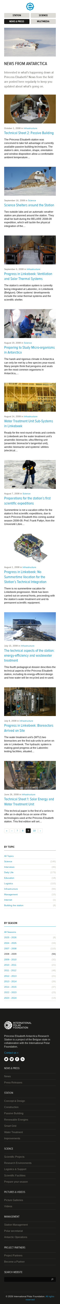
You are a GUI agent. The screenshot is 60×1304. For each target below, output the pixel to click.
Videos (8, 1206)
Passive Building (13, 1113)
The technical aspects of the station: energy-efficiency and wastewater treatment (29, 655)
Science (32, 200)
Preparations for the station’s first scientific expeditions (27, 501)
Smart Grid (10, 1126)
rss (22, 1059)
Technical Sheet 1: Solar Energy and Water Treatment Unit (29, 801)
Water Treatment (13, 1132)
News (7, 1076)
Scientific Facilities (14, 1175)
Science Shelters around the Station (29, 205)
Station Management (16, 1224)
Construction (11, 1107)
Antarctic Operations (15, 1237)
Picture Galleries (13, 1200)
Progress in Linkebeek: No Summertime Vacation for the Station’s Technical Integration (25, 576)
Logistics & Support (15, 1169)
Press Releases (13, 1082)
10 (34, 830)
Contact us (10, 1052)
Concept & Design (14, 1101)
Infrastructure (30, 128)
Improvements (12, 1138)
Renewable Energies (16, 1119)
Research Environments (18, 1163)
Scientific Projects (14, 1156)
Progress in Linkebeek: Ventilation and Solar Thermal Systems (28, 276)
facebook (17, 1059)
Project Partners (13, 1255)
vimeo (12, 1059)
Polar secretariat (13, 1231)
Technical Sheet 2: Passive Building (29, 132)
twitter (6, 1059)
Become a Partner (14, 1261)
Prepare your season (16, 1181)
